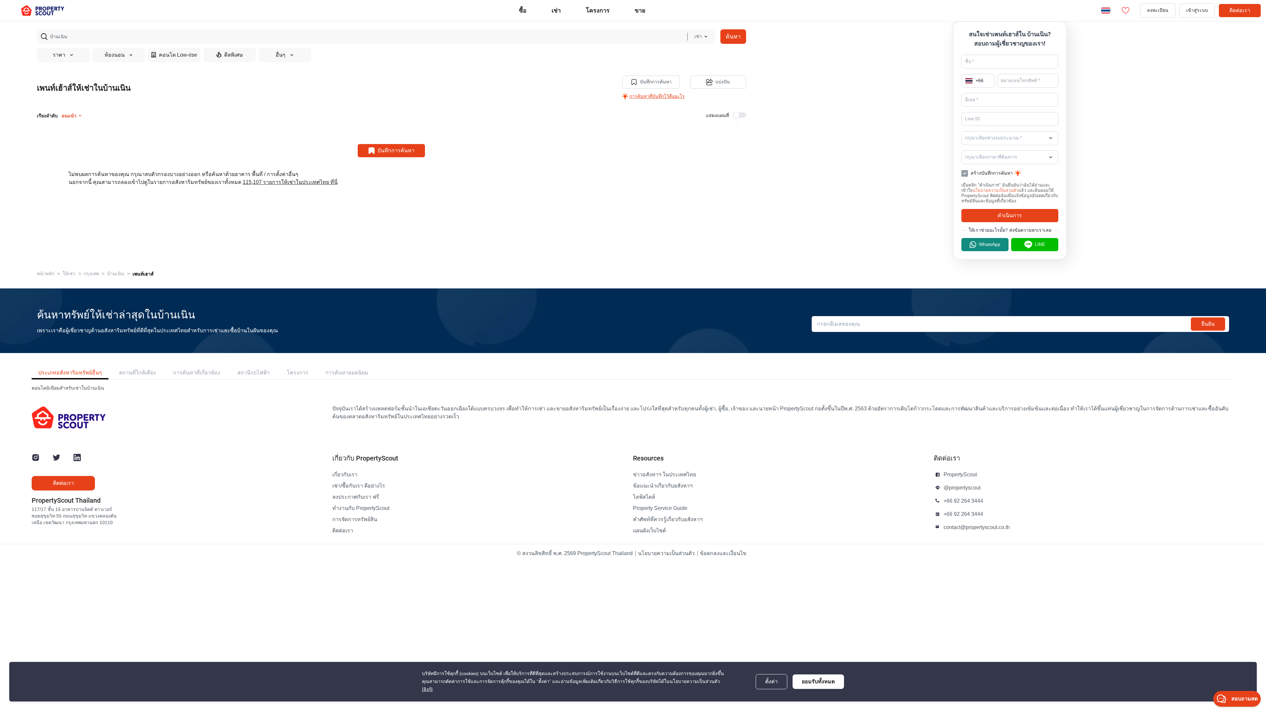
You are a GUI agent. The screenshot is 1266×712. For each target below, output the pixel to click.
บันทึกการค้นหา (656, 82)
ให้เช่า (69, 274)
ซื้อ (523, 10)
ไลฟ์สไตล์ (644, 497)
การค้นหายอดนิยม (346, 373)
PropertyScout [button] (960, 474)
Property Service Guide (660, 508)
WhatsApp (989, 244)
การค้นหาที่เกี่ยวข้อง (196, 373)
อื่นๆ (281, 55)
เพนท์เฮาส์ (143, 274)
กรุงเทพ (91, 274)
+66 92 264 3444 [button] (963, 501)
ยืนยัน (1208, 324)
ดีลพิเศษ (233, 55)
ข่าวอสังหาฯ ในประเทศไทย (664, 474)
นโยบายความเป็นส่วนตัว (995, 190)
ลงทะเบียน (1157, 10)
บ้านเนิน (115, 274)
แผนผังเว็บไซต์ (649, 530)
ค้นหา (733, 36)
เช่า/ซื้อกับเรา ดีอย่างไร (358, 486)
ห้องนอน (115, 55)
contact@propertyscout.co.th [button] (977, 527)
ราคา (59, 55)
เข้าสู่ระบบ (1197, 10)
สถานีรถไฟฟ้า (253, 373)
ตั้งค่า (771, 681)
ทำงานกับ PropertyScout (360, 508)
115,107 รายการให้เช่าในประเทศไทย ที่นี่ (290, 182)
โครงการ (297, 373)
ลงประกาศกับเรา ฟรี (355, 497)
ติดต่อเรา (1239, 10)
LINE (1040, 244)
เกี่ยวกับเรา (344, 474)
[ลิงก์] (427, 689)
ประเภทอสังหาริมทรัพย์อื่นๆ (70, 373)
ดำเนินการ (1010, 215)
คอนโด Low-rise (178, 55)
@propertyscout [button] (962, 488)
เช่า (556, 10)
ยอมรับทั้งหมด (818, 681)
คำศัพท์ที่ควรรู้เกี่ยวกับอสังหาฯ (668, 519)
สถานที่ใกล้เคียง (137, 373)
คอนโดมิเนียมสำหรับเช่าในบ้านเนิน (68, 388)
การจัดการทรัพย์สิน (354, 519)
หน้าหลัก (45, 274)
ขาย (640, 10)
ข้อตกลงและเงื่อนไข (723, 553)
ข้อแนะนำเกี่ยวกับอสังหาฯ (663, 486)
